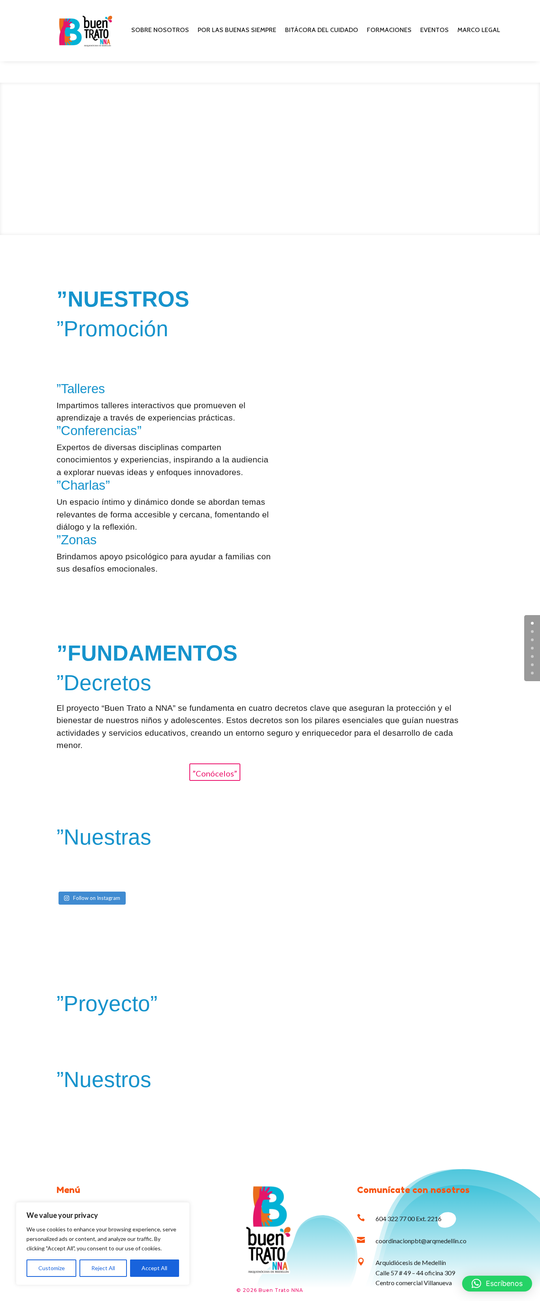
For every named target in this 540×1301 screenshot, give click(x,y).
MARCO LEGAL (478, 30)
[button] (497, 1284)
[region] (103, 1243)
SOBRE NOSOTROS (160, 30)
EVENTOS (434, 30)
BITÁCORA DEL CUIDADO (321, 30)
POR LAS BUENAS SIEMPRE (237, 30)
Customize (51, 1268)
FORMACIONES (389, 30)
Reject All (103, 1268)
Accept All (154, 1268)
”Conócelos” (215, 773)
